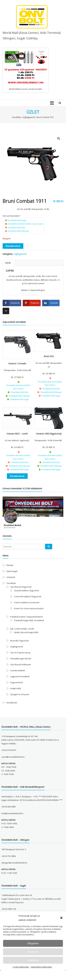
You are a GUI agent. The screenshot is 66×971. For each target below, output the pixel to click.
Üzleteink (10, 577)
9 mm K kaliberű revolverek (26, 602)
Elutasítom (33, 951)
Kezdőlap (16, 117)
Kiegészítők (15, 688)
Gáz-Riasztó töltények (20, 664)
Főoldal (9, 565)
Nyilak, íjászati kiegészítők (26, 632)
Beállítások (33, 960)
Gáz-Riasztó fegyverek (21, 586)
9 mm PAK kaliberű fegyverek (27, 596)
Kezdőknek (11, 702)
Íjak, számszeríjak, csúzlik (22, 628)
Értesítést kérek (13, 246)
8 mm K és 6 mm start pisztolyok (29, 608)
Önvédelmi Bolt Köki (16, 227)
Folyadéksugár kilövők (20, 658)
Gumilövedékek (17, 670)
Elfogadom (33, 943)
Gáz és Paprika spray (20, 652)
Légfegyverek (29, 117)
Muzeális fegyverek (19, 640)
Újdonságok (12, 571)
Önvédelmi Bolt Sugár (17, 220)
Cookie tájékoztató (21, 967)
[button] (61, 917)
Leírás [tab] (8, 262)
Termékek (11, 583)
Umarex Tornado (17, 363)
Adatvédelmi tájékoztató (41, 967)
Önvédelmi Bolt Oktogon (18, 231)
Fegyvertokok (16, 682)
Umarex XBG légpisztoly (49, 433)
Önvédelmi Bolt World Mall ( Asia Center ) (25, 224)
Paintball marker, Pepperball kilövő (26, 616)
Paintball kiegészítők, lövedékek (29, 620)
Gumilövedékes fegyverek (26, 590)
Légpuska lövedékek (20, 676)
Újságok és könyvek (19, 694)
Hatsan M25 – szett (17, 433)
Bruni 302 (49, 356)
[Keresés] (48, 546)
